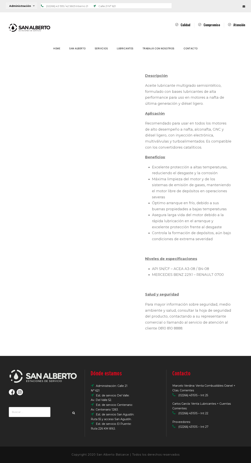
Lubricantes (125, 48)
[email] (244, 6)
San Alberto (77, 48)
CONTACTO (191, 48)
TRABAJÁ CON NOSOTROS (159, 48)
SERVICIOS (101, 48)
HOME (56, 48)
